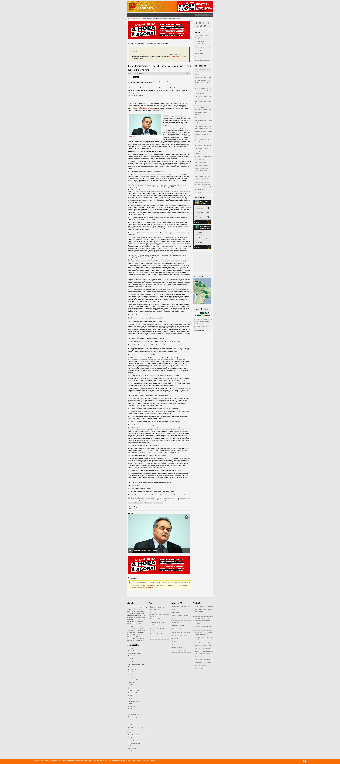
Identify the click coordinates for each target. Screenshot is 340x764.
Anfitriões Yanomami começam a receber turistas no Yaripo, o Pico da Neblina (203, 90)
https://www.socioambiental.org (177, 56)
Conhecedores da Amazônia (203, 145)
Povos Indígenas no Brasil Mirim (181, 632)
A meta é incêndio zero (158, 628)
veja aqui (161, 110)
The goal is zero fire (157, 622)
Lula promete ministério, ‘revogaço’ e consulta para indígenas (202, 150)
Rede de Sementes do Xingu (180, 616)
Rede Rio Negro (176, 612)
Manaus (130, 712)
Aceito (300, 761)
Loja (160, 15)
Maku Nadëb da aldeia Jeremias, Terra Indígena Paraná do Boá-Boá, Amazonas (204, 609)
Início (129, 18)
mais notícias (197, 192)
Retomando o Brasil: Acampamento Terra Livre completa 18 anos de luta (202, 176)
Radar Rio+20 (176, 622)
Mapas (155, 15)
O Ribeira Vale (176, 638)
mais (167, 641)
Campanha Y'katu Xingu (179, 647)
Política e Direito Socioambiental (162, 82)
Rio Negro (198, 50)
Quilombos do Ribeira (178, 625)
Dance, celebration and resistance (158, 635)
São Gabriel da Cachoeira (135, 727)
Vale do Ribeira (199, 53)
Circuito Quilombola (200, 668)
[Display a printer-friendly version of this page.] (190, 100)
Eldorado (130, 699)
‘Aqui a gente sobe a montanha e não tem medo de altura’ (159, 615)
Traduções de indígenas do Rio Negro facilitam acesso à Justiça (203, 71)
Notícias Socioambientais (136, 18)
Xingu (196, 57)
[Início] (141, 11)
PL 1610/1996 (148, 502)
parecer (158, 107)
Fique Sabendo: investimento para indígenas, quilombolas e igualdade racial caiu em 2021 (203, 128)
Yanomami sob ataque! (201, 162)
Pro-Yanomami (176, 629)
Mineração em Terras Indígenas (135, 502)
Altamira (130, 648)
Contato (185, 15)
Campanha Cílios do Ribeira (180, 651)
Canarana (131, 688)
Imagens (167, 15)
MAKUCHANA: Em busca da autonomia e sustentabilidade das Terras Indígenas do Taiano (204, 651)
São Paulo (131, 741)
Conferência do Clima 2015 (202, 60)
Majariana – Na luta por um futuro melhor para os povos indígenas (202, 620)
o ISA (129, 15)
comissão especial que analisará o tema (143, 108)
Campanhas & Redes (145, 15)
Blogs (173, 15)
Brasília (130, 675)
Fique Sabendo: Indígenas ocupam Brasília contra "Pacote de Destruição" (202, 168)
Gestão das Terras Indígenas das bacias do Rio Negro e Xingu (202, 320)
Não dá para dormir (157, 607)
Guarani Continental (200, 615)
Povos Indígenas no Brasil (202, 47)
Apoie (179, 15)
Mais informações (150, 760)
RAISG (174, 619)
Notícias (135, 15)
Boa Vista (130, 661)
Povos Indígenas (186, 73)
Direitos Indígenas (158, 502)
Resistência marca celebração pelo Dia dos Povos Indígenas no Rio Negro (203, 120)
